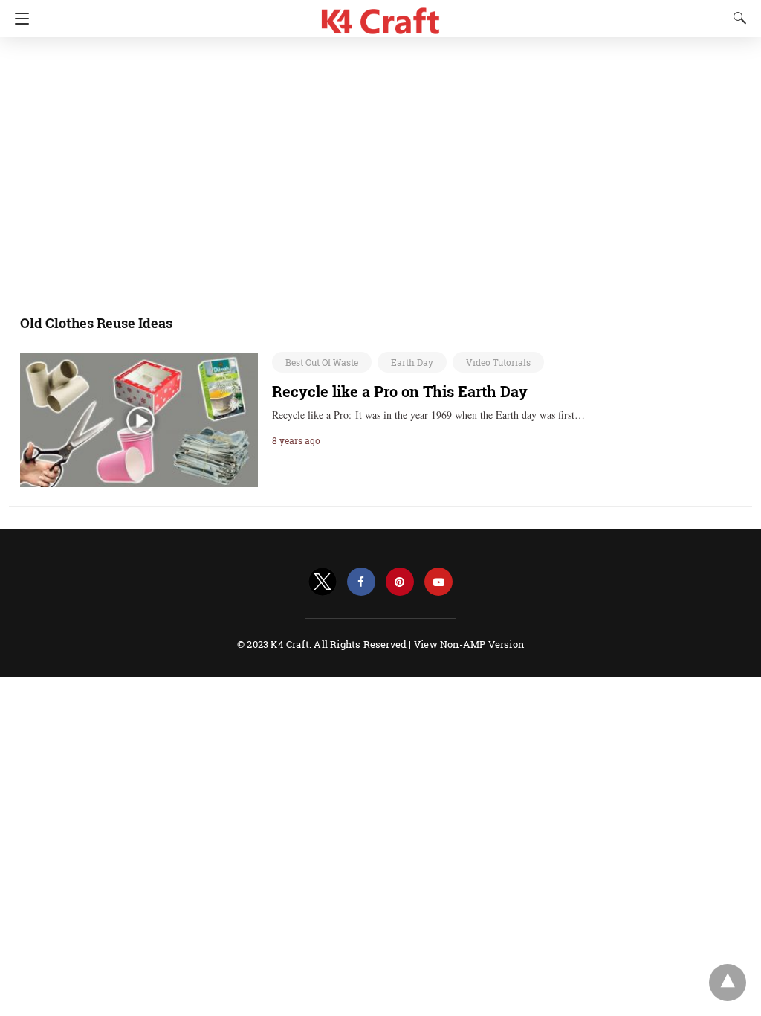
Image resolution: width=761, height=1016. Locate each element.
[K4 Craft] (381, 15)
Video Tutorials (498, 362)
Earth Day (412, 362)
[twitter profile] (322, 582)
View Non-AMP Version (469, 644)
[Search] (736, 18)
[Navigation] (18, 18)
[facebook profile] (361, 582)
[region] (376, 167)
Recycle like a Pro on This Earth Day (400, 391)
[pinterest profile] (400, 582)
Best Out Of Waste (321, 362)
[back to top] (727, 982)
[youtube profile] (438, 582)
